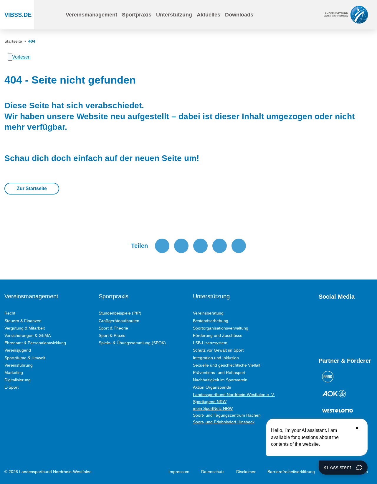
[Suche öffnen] (57, 14)
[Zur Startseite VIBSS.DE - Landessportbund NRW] (346, 14)
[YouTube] (322, 317)
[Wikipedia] (322, 336)
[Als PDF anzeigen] (239, 246)
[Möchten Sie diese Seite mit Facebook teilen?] (162, 246)
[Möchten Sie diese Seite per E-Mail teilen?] (219, 246)
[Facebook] (343, 317)
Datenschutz (212, 471)
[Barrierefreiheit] (280, 14)
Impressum (178, 471)
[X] (353, 317)
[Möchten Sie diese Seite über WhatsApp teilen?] (200, 246)
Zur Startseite (32, 188)
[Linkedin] (332, 336)
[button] (91, 14)
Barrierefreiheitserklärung (291, 471)
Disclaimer (246, 471)
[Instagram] (332, 317)
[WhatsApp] (364, 317)
